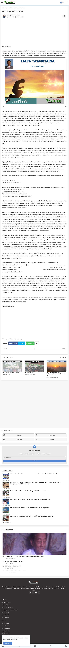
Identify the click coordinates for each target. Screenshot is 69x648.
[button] (67, 2)
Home (3, 8)
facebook (19, 435)
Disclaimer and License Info (13, 566)
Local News (7, 605)
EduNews (6, 617)
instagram (19, 439)
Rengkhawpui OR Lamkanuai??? (14, 561)
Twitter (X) (7, 633)
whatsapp (52, 435)
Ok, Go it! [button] (7, 643)
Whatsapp (31, 343)
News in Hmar (7, 602)
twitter (52, 439)
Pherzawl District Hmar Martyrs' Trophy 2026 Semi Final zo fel (29, 491)
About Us (6, 623)
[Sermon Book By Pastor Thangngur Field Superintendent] (34, 544)
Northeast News (8, 607)
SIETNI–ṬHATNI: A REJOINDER (11, 372)
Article (10, 339)
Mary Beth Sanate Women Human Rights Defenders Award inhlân (30, 499)
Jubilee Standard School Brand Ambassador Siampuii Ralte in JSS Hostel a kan (34, 474)
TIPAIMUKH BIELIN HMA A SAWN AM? (15, 571)
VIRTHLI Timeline (8, 626)
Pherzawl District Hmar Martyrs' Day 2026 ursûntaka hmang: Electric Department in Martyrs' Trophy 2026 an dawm (36, 483)
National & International (10, 610)
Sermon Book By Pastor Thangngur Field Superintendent (24, 556)
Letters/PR (7, 615)
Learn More (14, 639)
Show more (63, 357)
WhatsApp (7, 631)
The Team (7, 628)
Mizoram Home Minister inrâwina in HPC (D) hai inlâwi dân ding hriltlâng (32, 516)
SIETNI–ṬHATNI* (29, 372)
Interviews (6, 612)
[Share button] (37, 343)
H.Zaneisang (9, 8)
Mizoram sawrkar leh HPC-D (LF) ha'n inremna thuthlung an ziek (29, 507)
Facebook (14, 343)
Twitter (22, 343)
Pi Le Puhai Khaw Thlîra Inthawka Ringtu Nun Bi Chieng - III (56, 374)
